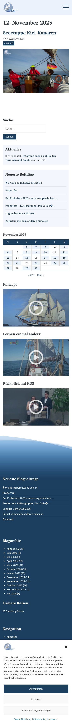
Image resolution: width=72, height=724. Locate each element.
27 (8, 268)
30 (36, 268)
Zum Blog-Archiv (14, 611)
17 (45, 257)
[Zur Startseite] (29, 8)
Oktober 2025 (14, 585)
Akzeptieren (36, 688)
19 (64, 257)
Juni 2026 (12, 553)
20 (8, 263)
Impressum (52, 719)
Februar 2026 (14, 569)
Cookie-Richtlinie (22, 719)
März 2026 (12, 565)
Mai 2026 (12, 557)
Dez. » (40, 275)
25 (54, 263)
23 (36, 263)
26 (64, 263)
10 (45, 252)
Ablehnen (36, 699)
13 (8, 257)
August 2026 (14, 548)
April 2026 (12, 561)
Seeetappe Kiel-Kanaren (29, 33)
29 (26, 268)
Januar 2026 (13, 573)
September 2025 (16, 589)
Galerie (8, 43)
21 (17, 263)
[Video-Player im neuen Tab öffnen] (36, 308)
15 (26, 257)
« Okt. (31, 275)
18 (54, 257)
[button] (66, 647)
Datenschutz (38, 719)
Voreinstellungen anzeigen (36, 710)
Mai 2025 (12, 593)
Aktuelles (12, 637)
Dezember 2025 (16, 577)
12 (64, 252)
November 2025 (16, 581)
